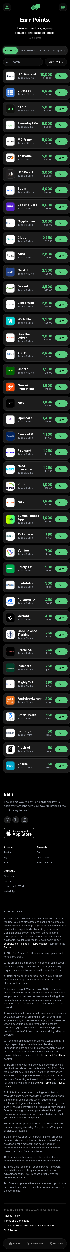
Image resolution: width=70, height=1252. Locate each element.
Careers (9, 876)
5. (5, 989)
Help (6, 862)
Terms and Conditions (53, 1055)
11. (5, 1136)
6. (5, 1013)
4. (5, 975)
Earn (61, 76)
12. (5, 1157)
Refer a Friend (45, 862)
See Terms (35, 38)
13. (5, 1166)
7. (5, 1040)
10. (6, 1123)
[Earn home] (35, 7)
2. (5, 953)
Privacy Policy (12, 1215)
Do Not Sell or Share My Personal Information (29, 1225)
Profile (8, 852)
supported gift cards (15, 943)
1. (5, 918)
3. (5, 962)
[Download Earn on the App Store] (19, 833)
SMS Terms (45, 1082)
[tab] (10, 50)
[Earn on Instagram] (7, 819)
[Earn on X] (15, 819)
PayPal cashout (39, 943)
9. (5, 1092)
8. (5, 1064)
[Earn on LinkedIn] (24, 819)
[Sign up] (7, 7)
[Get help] (63, 7)
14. (5, 1183)
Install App (10, 891)
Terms (7, 947)
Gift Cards (43, 857)
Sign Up (8, 857)
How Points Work (14, 886)
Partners (9, 881)
